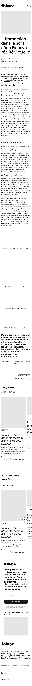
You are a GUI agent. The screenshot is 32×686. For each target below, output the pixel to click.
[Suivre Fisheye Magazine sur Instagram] (6, 673)
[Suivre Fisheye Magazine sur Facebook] (2, 673)
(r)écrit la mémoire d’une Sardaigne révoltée (12, 439)
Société (4, 430)
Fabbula (10, 104)
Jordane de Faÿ (19, 459)
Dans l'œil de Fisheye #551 (13, 612)
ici (17, 357)
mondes (7, 81)
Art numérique (7, 58)
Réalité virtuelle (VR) (9, 62)
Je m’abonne (16, 601)
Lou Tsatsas (20, 67)
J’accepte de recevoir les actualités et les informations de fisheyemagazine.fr (15, 607)
